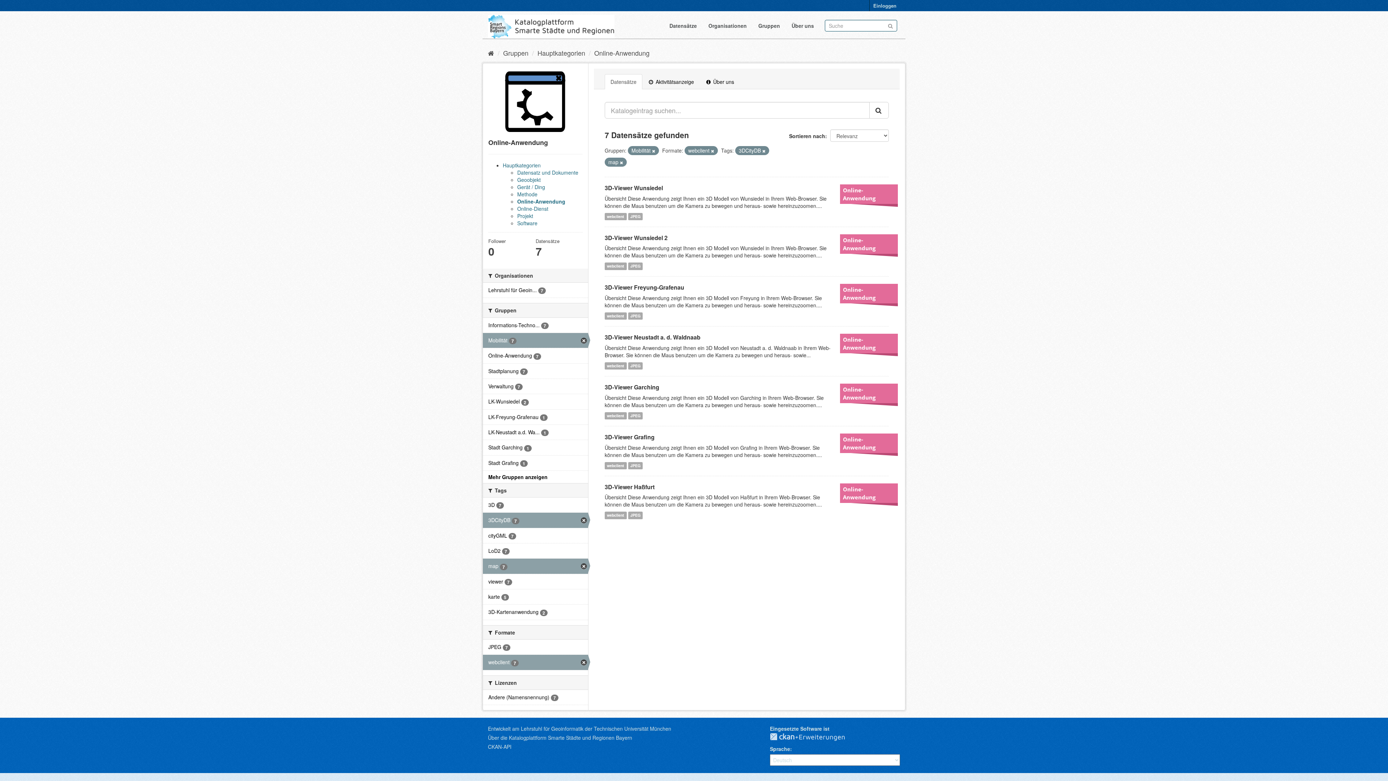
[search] (879, 110)
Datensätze (683, 25)
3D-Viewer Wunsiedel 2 (636, 238)
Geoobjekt (529, 179)
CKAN (813, 737)
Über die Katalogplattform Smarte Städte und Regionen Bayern (560, 737)
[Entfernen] (653, 151)
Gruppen (769, 25)
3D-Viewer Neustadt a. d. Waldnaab (653, 337)
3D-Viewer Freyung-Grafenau (644, 287)
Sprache (780, 748)
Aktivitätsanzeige (674, 81)
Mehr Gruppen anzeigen (518, 477)
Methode (527, 194)
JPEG (635, 216)
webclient (615, 216)
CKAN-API (499, 746)
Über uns (803, 25)
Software (527, 223)
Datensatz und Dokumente (547, 172)
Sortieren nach (807, 136)
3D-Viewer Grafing (630, 437)
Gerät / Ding (531, 187)
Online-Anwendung (622, 52)
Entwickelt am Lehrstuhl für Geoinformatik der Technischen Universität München (579, 728)
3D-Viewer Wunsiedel (634, 188)
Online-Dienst (532, 208)
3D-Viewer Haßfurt (630, 487)
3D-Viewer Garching (632, 387)
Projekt (525, 215)
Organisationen (727, 25)
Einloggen (884, 5)
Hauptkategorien (561, 52)
